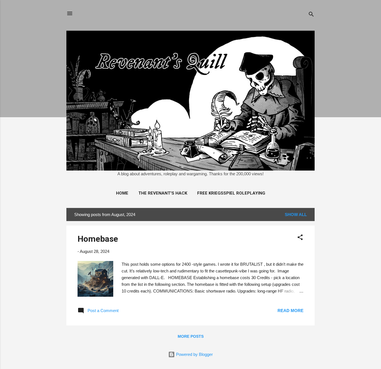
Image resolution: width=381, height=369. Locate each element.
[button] (300, 238)
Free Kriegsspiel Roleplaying (231, 193)
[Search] (311, 15)
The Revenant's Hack (162, 193)
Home (122, 193)
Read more (290, 310)
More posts (191, 336)
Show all (296, 214)
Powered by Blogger (194, 354)
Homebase (98, 239)
